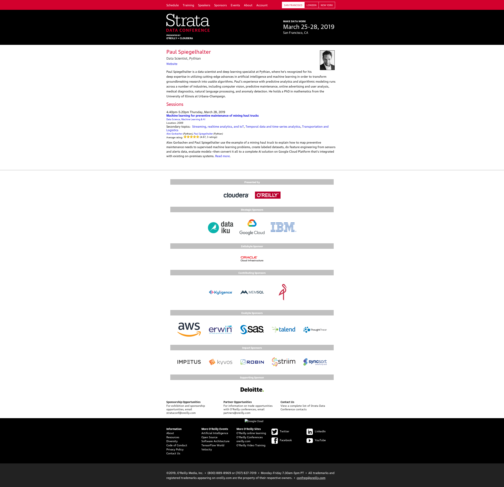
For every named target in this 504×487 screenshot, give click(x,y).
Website (171, 63)
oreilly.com (243, 441)
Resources (172, 437)
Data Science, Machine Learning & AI (185, 119)
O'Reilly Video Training (250, 445)
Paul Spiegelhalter (203, 133)
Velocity (206, 449)
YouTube (320, 440)
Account (262, 5)
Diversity (172, 441)
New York (327, 5)
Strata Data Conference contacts (303, 407)
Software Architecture (215, 441)
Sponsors (220, 5)
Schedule (172, 5)
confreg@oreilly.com (311, 477)
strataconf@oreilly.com (181, 412)
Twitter (284, 431)
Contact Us (173, 453)
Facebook (286, 440)
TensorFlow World (212, 445)
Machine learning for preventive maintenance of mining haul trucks (212, 115)
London (312, 5)
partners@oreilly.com (236, 412)
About (248, 5)
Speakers (204, 5)
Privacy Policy (174, 449)
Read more (222, 156)
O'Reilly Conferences (249, 437)
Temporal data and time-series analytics (273, 126)
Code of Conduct (176, 445)
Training (188, 5)
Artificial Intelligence (214, 433)
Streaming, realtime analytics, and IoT (218, 126)
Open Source (209, 437)
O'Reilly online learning (251, 433)
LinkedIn (320, 431)
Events (235, 5)
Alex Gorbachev (174, 133)
